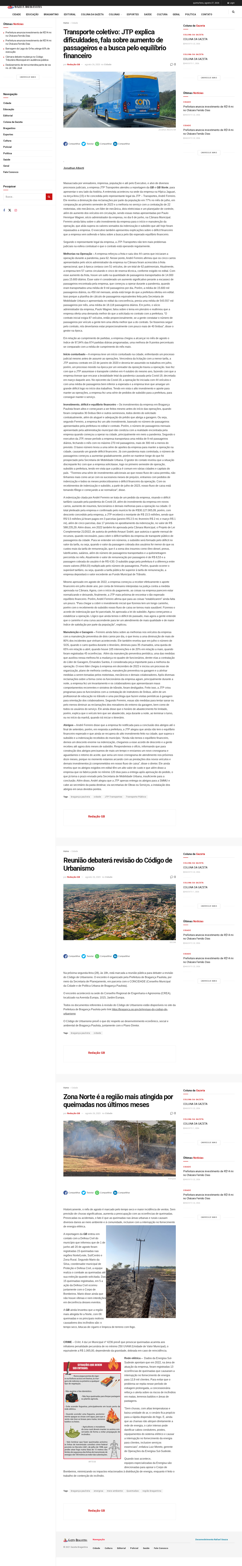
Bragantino (9, 128)
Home (66, 23)
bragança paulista (80, 797)
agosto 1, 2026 (192, 63)
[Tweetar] (87, 144)
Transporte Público (136, 797)
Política (7, 153)
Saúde (6, 159)
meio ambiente (115, 1491)
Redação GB (73, 64)
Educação (8, 109)
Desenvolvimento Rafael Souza (211, 1539)
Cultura (7, 140)
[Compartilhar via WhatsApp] (103, 144)
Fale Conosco (10, 172)
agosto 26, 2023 (92, 64)
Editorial (8, 115)
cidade (97, 797)
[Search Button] (49, 196)
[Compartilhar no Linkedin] (121, 144)
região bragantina (152, 1491)
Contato (206, 14)
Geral (6, 166)
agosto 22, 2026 (192, 44)
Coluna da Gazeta (13, 122)
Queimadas (133, 1491)
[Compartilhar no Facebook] (71, 144)
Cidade (7, 103)
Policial (7, 147)
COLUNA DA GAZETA (195, 39)
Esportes (8, 134)
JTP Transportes (113, 797)
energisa (98, 1491)
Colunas (114, 14)
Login (232, 3)
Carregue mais (28, 77)
